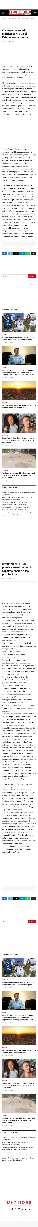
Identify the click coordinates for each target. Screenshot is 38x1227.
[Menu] (3, 12)
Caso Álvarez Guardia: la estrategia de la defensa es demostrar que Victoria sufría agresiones (18, 440)
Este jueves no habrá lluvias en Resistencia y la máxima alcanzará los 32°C (19, 406)
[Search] (35, 12)
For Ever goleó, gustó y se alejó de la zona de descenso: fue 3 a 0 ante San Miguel (18, 338)
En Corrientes (10, 487)
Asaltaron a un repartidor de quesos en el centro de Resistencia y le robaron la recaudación (18, 475)
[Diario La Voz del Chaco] (20, 12)
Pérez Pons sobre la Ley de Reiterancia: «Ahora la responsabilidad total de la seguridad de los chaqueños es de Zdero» (18, 372)
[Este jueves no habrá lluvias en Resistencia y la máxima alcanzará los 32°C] (19, 390)
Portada (4, 18)
